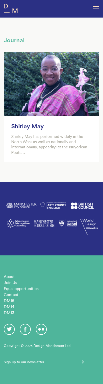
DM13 (9, 312)
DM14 (9, 306)
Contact (11, 294)
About (9, 276)
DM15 (9, 300)
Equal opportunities (21, 288)
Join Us (10, 282)
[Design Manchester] (11, 9)
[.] (80, 362)
